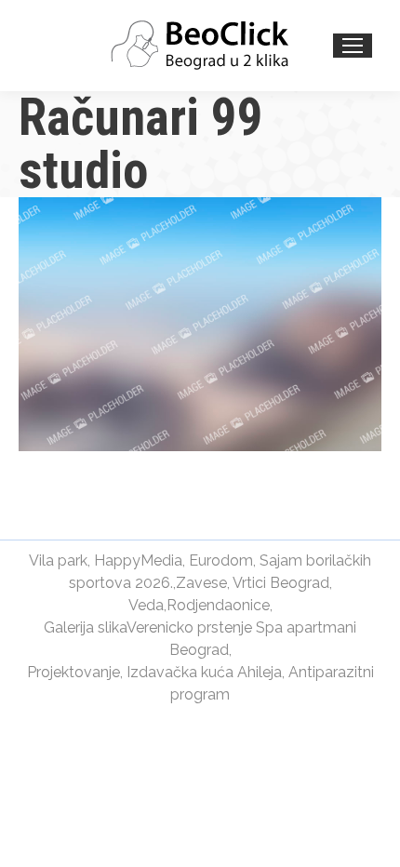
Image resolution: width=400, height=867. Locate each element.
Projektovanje (73, 672)
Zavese (201, 583)
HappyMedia (138, 560)
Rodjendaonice (218, 605)
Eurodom (221, 560)
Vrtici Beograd (281, 583)
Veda (146, 605)
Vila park (58, 560)
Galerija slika (85, 627)
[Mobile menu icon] (352, 45)
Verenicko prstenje (189, 627)
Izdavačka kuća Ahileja (204, 672)
